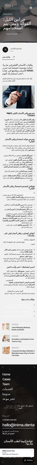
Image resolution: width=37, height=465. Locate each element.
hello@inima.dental (18, 425)
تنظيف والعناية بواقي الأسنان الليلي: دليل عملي (17, 316)
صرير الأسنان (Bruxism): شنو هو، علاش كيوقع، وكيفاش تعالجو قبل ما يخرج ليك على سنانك (18, 307)
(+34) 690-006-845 (9, 420)
